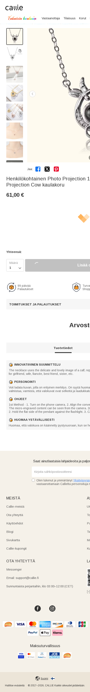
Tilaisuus (69, 18)
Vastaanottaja (51, 18)
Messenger (14, 569)
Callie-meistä (15, 506)
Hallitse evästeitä (14, 685)
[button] (32, 94)
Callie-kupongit (16, 548)
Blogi (9, 531)
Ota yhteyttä (14, 515)
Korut (82, 18)
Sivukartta (13, 540)
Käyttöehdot (14, 523)
